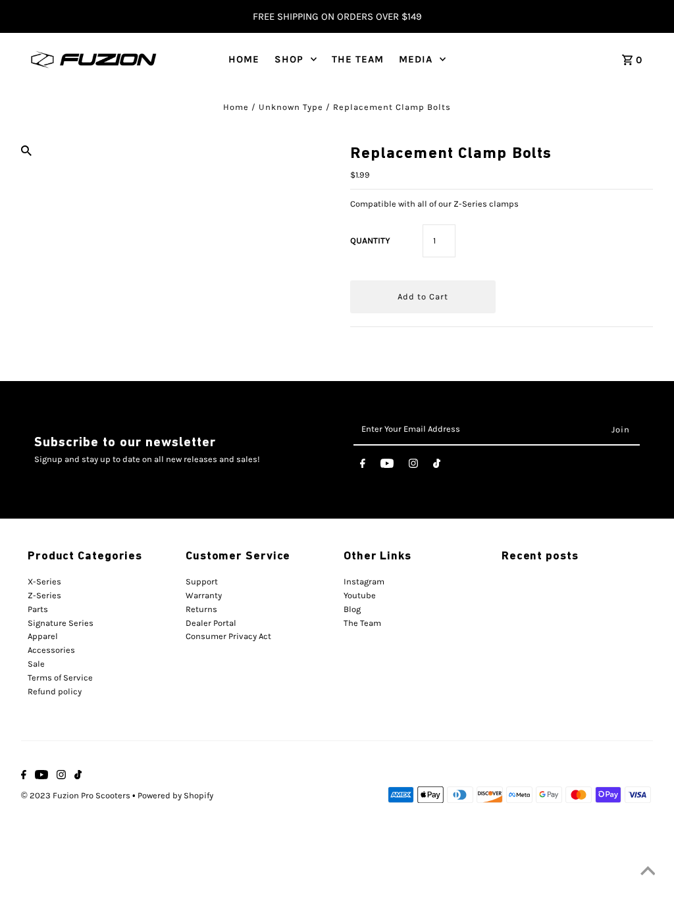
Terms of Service (60, 677)
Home (236, 107)
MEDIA (415, 59)
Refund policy (55, 691)
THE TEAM (358, 59)
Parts (38, 609)
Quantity (370, 240)
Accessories (51, 650)
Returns (201, 609)
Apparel (43, 636)
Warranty (204, 595)
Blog (352, 609)
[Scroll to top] (648, 873)
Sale (36, 664)
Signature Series (60, 623)
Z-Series (44, 595)
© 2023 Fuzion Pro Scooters (76, 795)
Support (202, 581)
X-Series (44, 581)
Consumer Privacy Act (228, 636)
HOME (243, 59)
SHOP (288, 59)
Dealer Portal (211, 623)
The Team (362, 623)
